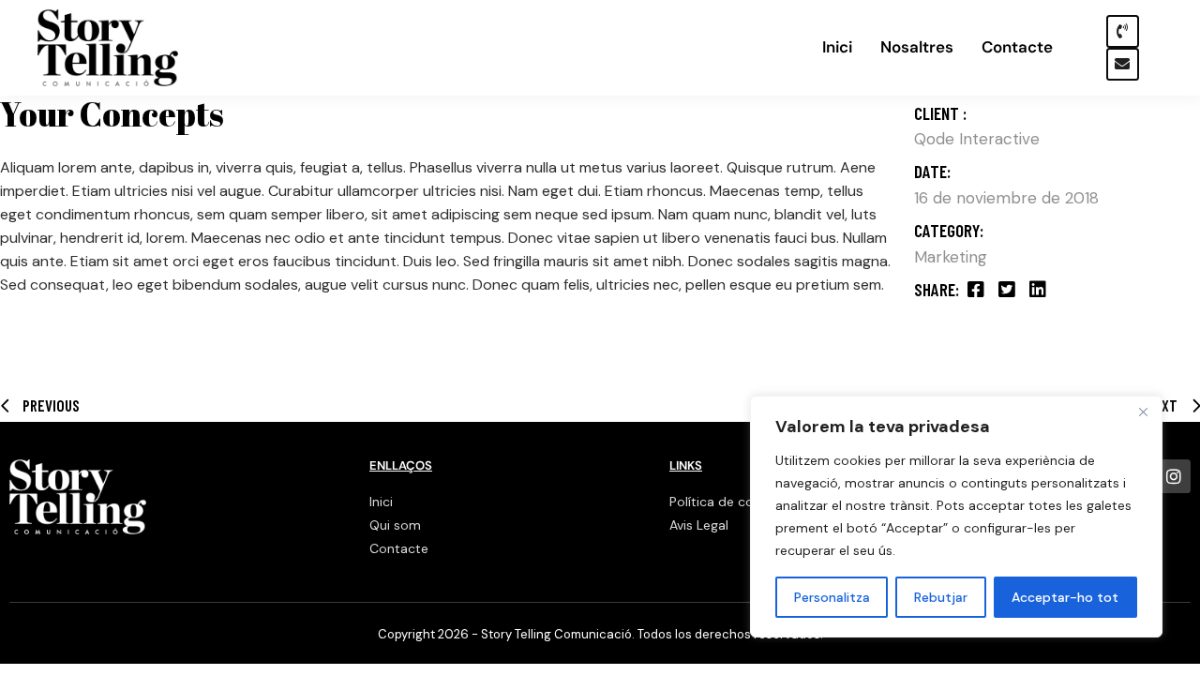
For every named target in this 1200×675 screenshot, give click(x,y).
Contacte (1017, 47)
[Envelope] (1122, 64)
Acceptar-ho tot (1065, 597)
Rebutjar (941, 597)
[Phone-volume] (1122, 31)
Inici (837, 47)
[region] (956, 517)
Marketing (950, 257)
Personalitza (832, 597)
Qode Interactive (977, 138)
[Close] (1143, 411)
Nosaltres (916, 47)
